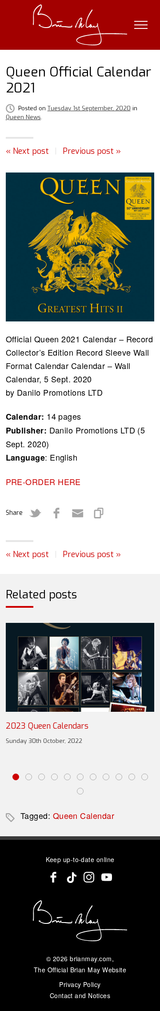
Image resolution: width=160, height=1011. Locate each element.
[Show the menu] (141, 25)
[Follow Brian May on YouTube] (107, 877)
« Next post (27, 151)
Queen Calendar (83, 815)
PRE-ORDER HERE (43, 481)
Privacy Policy (79, 984)
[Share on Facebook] (56, 513)
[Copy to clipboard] (99, 513)
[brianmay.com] (80, 25)
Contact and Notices (80, 995)
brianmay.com (91, 958)
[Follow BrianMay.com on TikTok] (71, 877)
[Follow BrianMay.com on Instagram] (89, 877)
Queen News (23, 117)
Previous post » (92, 151)
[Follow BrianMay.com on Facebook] (53, 877)
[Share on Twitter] (35, 513)
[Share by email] (78, 513)
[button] (15, 776)
